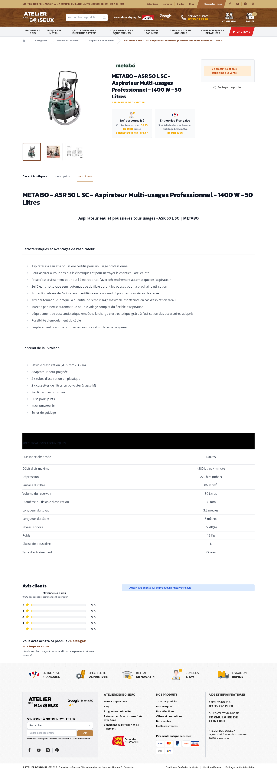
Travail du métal (53, 31)
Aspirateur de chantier (101, 40)
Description (62, 176)
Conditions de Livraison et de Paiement (121, 727)
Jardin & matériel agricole (180, 31)
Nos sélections (165, 711)
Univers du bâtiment (152, 31)
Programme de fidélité (117, 711)
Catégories (41, 40)
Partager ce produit (230, 87)
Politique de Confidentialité (240, 767)
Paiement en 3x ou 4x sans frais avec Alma (123, 718)
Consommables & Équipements (121, 31)
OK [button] (85, 733)
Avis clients (85, 176)
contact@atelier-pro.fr (132, 133)
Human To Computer (123, 767)
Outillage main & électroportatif (84, 31)
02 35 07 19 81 (221, 706)
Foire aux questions (116, 702)
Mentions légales (212, 767)
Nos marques (164, 706)
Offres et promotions (169, 716)
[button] (25, 98)
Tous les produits (166, 702)
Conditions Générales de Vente (182, 767)
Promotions (241, 32)
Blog (191, 3)
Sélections (152, 3)
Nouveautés (163, 721)
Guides (180, 3)
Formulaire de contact (223, 719)
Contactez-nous (213, 4)
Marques (167, 3)
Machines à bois (32, 31)
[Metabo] (153, 65)
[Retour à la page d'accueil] (43, 703)
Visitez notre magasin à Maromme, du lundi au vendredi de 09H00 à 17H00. (73, 3)
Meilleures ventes (167, 726)
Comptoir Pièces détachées (212, 31)
